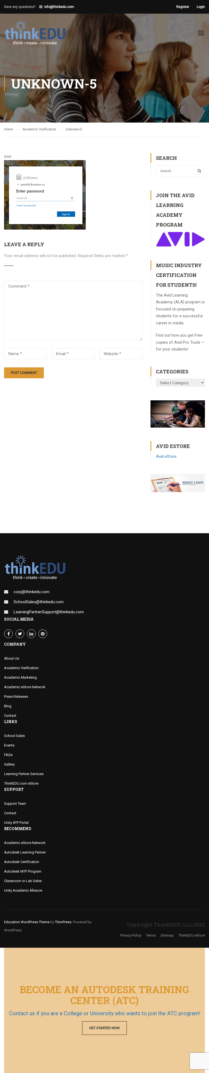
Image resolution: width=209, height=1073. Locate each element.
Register (182, 7)
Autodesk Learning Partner (25, 852)
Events (9, 745)
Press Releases (16, 696)
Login (201, 7)
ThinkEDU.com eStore (21, 783)
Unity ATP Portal (16, 823)
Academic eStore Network (24, 687)
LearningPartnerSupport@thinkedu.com (49, 611)
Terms (151, 935)
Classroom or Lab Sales (23, 881)
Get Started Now (104, 1028)
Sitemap (167, 935)
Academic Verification (21, 668)
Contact (10, 716)
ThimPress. (63, 922)
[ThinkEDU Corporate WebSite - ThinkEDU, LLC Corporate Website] (38, 35)
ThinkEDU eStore (192, 935)
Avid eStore (166, 456)
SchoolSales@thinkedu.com (39, 601)
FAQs (8, 755)
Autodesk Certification (21, 862)
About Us (11, 658)
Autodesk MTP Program (22, 871)
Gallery (9, 764)
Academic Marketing (20, 677)
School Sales (14, 736)
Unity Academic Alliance (23, 890)
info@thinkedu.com (59, 7)
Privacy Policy (130, 935)
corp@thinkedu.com (32, 591)
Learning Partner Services (24, 774)
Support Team (15, 803)
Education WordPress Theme (27, 922)
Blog (7, 706)
